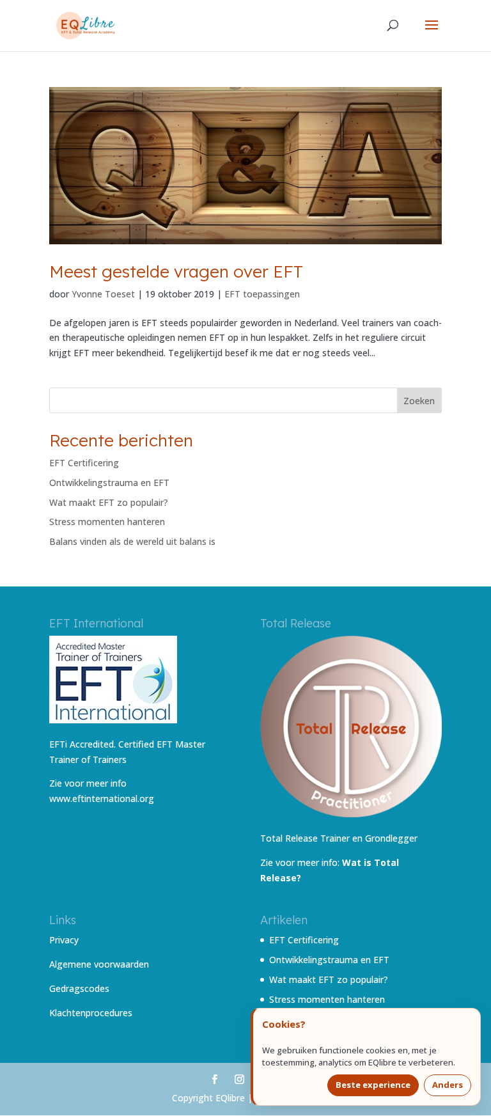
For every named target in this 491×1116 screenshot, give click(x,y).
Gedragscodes (79, 988)
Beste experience (373, 1084)
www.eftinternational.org (101, 798)
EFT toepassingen (262, 294)
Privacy (64, 940)
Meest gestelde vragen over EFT (176, 271)
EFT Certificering (84, 463)
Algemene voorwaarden (99, 964)
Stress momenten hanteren (107, 521)
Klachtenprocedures (90, 1013)
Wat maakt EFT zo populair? (108, 502)
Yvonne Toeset (103, 294)
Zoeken (419, 401)
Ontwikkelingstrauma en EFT (109, 482)
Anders (447, 1084)
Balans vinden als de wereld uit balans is (132, 541)
